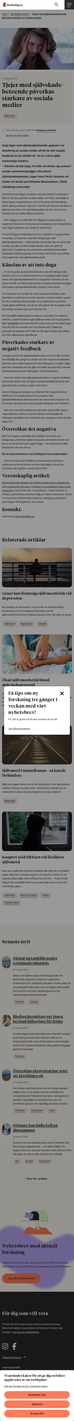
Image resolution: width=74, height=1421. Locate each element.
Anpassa (37, 1404)
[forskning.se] (11, 4)
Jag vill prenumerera (19, 728)
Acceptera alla (37, 1394)
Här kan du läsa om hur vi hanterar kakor (26, 1386)
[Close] (62, 693)
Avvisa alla (37, 1413)
